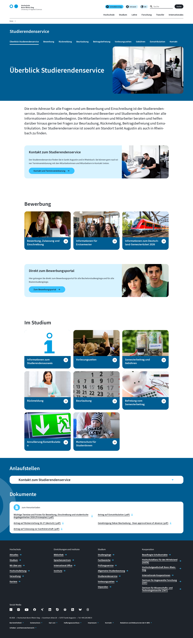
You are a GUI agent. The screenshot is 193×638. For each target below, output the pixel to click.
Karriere (13, 581)
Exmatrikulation (157, 41)
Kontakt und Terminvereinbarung (49, 170)
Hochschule (108, 14)
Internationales (176, 14)
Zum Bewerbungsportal (45, 289)
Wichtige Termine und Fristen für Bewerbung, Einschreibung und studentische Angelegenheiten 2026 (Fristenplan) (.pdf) (51, 516)
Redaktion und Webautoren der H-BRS (135, 623)
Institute (58, 570)
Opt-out (52, 623)
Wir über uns (15, 565)
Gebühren (140, 41)
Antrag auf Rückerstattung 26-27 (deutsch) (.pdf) (37, 523)
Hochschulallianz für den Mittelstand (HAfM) (159, 561)
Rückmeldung (65, 41)
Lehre (134, 14)
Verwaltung (15, 576)
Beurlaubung (82, 41)
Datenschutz (35, 623)
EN (145, 7)
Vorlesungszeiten (123, 41)
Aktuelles (14, 554)
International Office (63, 565)
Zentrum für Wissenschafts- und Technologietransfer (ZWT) (157, 589)
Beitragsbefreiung (101, 41)
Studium (123, 14)
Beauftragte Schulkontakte (155, 554)
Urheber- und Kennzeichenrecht (22, 628)
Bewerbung (48, 41)
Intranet (133, 7)
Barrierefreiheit (16, 623)
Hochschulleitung (18, 570)
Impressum (92, 623)
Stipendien (103, 586)
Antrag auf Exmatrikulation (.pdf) (114, 514)
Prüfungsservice (105, 565)
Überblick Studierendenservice (24, 41)
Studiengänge (104, 554)
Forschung (147, 14)
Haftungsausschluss (71, 623)
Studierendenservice (107, 576)
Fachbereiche (104, 560)
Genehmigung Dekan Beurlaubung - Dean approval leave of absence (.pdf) (133, 523)
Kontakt (173, 41)
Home (11, 21)
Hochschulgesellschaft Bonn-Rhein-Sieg (159, 568)
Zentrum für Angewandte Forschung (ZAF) (159, 581)
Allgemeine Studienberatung (111, 570)
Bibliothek (59, 554)
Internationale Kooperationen (156, 575)
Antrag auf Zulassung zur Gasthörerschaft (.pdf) (36, 529)
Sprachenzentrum (62, 560)
